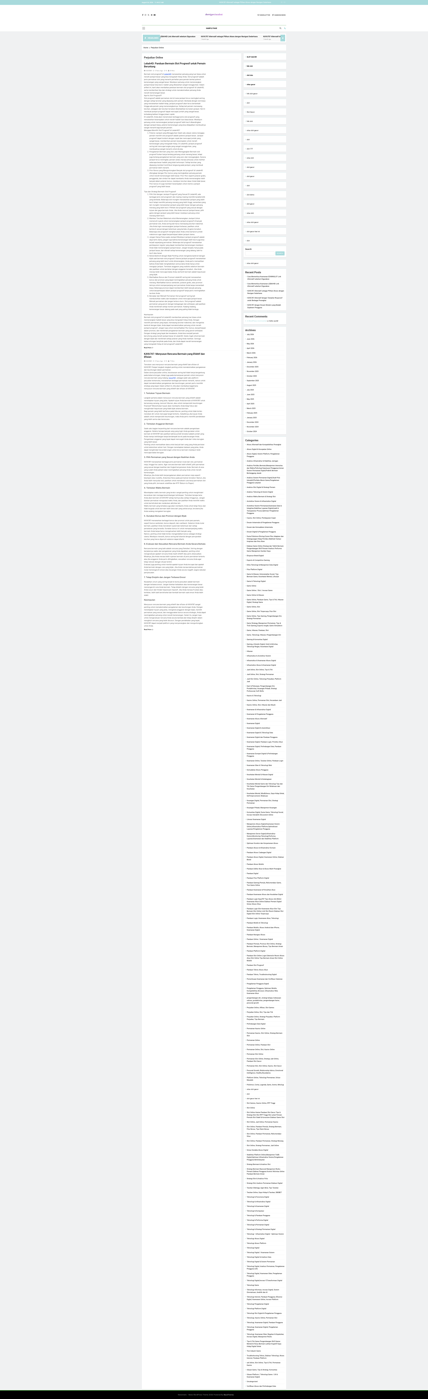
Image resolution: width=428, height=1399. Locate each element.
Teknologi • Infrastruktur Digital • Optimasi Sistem (265, 1234)
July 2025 (250, 390)
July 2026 (250, 334)
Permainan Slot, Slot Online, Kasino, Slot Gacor (264, 1066)
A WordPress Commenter (256, 321)
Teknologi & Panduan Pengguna (258, 1215)
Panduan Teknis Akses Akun (257, 970)
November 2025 (252, 371)
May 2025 (250, 399)
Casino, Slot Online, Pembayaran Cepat (261, 518)
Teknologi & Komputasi (255, 1211)
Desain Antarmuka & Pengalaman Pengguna (263, 523)
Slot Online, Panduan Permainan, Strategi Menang (265, 1141)
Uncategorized (252, 1381)
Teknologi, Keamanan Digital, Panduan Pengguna (265, 1323)
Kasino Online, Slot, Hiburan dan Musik (261, 705)
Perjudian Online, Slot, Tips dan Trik (260, 1012)
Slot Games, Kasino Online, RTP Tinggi (261, 1103)
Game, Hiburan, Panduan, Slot (258, 630)
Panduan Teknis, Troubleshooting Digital (262, 974)
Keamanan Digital (253, 723)
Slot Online (251, 1108)
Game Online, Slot (253, 607)
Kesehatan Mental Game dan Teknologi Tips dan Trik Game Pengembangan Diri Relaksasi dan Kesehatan (265, 786)
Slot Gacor (251, 112)
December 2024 (252, 422)
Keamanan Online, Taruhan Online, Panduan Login (265, 761)
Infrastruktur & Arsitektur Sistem (259, 656)
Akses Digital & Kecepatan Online (259, 449)
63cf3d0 (149, 70)
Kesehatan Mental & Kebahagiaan (259, 779)
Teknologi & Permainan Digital (258, 1225)
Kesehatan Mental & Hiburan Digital (260, 775)
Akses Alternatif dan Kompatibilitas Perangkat (264, 445)
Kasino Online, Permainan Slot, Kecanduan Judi (264, 700)
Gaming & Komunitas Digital (257, 639)
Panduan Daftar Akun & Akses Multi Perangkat (264, 869)
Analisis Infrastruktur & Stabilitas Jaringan (262, 461)
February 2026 (252, 358)
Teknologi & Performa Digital (257, 1220)
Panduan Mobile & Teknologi (257, 923)
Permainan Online (253, 1040)
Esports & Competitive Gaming (258, 560)
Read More (148, 347)
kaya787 (172, 378)
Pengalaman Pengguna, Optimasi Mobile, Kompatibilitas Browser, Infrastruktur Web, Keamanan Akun (262, 990)
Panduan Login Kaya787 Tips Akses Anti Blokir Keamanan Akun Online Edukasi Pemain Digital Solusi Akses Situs (264, 901)
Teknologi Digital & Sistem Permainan (261, 1262)
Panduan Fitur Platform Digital (258, 878)
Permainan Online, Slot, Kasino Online (261, 1049)
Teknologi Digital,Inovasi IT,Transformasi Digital (264, 1280)
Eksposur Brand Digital (255, 556)
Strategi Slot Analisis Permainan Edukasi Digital (264, 1183)
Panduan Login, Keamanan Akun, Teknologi (263, 918)
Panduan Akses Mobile (255, 864)
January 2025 (252, 418)
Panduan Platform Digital (256, 951)
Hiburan (250, 651)
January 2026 (252, 362)
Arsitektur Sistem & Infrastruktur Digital (261, 501)
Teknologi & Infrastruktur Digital (258, 1202)
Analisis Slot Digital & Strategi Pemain (261, 487)
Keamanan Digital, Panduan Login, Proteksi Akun (265, 742)
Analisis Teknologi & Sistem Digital (260, 492)
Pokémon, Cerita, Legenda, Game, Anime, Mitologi (265, 1085)
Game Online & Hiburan (255, 595)
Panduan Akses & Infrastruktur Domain (261, 848)
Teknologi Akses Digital (255, 1239)
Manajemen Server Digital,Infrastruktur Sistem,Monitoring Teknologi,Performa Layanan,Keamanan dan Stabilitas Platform (263, 836)
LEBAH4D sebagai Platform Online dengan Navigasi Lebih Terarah (271, 36)
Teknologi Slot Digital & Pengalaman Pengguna (264, 1313)
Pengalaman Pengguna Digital (258, 984)
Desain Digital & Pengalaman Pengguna (261, 532)
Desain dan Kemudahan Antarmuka (260, 527)
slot (248, 103)
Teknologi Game (253, 1285)
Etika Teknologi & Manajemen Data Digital (262, 565)
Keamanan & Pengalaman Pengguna (260, 714)
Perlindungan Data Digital (256, 1024)
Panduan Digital (252, 873)
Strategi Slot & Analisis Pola (257, 1179)
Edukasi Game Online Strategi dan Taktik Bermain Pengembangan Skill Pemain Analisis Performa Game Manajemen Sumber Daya (265, 548)
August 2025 (251, 385)
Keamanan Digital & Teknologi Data (260, 733)
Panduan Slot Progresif (255, 965)
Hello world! (273, 321)
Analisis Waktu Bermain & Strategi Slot (261, 497)
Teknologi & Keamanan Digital (258, 1206)
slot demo (250, 195)
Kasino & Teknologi (254, 696)
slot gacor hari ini (253, 232)
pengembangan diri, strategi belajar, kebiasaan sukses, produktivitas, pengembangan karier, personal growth (264, 1000)
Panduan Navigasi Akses (256, 935)
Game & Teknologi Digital (256, 581)
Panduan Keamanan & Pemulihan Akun (261, 890)
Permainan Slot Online (255, 1054)
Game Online (251, 586)
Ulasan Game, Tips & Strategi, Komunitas (262, 1370)
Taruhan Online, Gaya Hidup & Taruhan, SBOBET (264, 1192)
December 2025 (252, 367)
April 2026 (250, 348)
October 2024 (252, 431)
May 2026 (250, 344)
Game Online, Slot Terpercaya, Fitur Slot (261, 611)
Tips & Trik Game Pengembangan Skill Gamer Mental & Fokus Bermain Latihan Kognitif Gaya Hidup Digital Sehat (264, 1343)
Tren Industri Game (254, 1351)
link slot (250, 121)
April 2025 (250, 404)
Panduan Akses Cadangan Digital (259, 853)
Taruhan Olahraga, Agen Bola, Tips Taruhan (262, 1188)
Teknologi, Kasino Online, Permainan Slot (262, 1318)
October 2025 (252, 376)
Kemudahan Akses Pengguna (257, 770)
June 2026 (250, 339)
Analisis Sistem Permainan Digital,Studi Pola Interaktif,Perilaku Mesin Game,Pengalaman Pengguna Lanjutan (263, 480)
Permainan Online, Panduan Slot (258, 1045)
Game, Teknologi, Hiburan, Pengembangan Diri (264, 635)
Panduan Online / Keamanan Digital (260, 939)
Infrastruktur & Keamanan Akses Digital (261, 661)
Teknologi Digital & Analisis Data (259, 1257)
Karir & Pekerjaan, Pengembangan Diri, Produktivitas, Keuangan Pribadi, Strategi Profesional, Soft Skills (262, 688)
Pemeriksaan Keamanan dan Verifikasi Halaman (264, 979)
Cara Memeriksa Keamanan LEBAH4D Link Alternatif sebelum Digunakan (244, 2)
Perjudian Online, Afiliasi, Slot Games (260, 1008)
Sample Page (211, 28)
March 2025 (251, 408)
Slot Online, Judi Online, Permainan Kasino (262, 1122)
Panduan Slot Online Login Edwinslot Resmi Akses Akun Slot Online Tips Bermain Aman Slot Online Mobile (265, 958)
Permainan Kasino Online (256, 1029)
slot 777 (250, 149)
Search (248, 249)
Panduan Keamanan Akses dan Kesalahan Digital (265, 894)
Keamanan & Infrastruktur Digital (259, 710)
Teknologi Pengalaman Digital (258, 1304)
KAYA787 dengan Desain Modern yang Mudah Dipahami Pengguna (212, 36)
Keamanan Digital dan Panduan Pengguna (262, 737)
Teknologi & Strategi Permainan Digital (261, 1229)
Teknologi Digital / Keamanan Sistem (260, 1253)
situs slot (250, 158)
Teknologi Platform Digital (256, 1309)
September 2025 (253, 381)
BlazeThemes (229, 1395)
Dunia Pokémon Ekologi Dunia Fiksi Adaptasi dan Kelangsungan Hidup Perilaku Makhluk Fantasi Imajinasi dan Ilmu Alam (265, 538)
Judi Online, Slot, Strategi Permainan (260, 674)
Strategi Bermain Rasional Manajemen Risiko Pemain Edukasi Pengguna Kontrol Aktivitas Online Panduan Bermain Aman (265, 1171)
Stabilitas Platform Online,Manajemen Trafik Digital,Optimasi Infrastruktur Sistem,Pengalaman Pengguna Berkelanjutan (265, 1157)
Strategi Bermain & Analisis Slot (259, 1164)
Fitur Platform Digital (254, 569)
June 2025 (250, 395)
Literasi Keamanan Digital (256, 819)
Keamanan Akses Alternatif (257, 719)
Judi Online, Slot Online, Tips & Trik (260, 670)
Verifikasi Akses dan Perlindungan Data (261, 1386)
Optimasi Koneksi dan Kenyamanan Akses (262, 843)
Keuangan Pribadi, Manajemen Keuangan (262, 808)
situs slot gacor (252, 130)
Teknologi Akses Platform (256, 1243)
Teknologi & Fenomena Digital (258, 1197)
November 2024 (252, 427)
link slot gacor (252, 94)
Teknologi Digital (253, 1248)
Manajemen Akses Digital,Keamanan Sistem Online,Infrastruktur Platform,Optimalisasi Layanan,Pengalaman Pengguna (263, 826)
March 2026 (251, 353)
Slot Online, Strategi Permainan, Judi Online (263, 1145)
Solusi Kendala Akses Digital (257, 1150)
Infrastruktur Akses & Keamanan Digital (261, 665)
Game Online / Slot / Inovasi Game (260, 590)
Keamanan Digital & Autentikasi (258, 728)
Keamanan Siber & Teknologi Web (259, 765)
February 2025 (252, 413)
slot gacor (250, 167)
